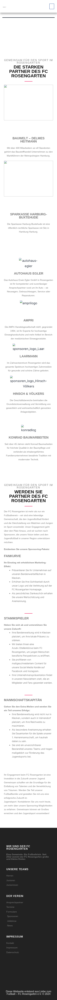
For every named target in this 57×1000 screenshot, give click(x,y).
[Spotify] (31, 978)
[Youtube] (36, 978)
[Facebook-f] (26, 978)
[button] (51, 6)
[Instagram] (20, 978)
